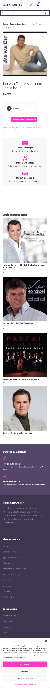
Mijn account (8, 546)
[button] (46, 641)
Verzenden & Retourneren (14, 569)
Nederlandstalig (9, 615)
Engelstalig (7, 621)
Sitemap (6, 591)
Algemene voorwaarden (13, 557)
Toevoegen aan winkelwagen (24, 119)
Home (5, 24)
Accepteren (25, 664)
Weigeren (25, 671)
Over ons (7, 586)
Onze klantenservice (26, 467)
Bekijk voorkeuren (25, 678)
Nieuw (5, 632)
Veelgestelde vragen (12, 574)
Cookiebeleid (17, 684)
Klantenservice (9, 552)
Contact (6, 580)
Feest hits (7, 627)
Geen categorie (17, 24)
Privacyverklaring (29, 684)
